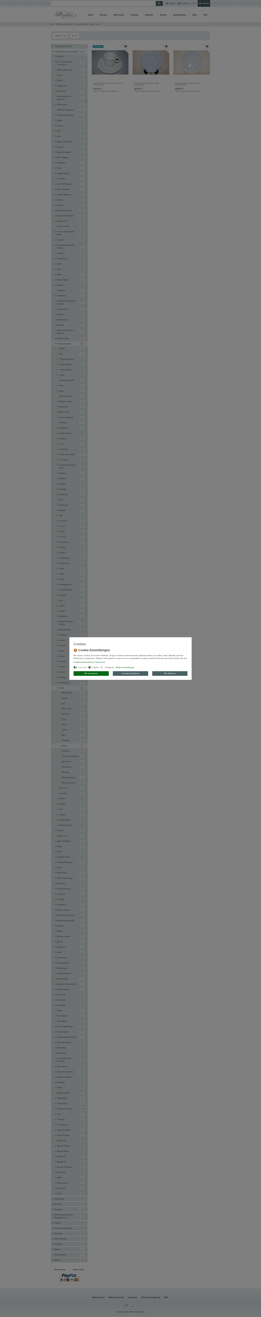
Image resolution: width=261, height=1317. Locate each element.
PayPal (96, 667)
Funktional (109, 667)
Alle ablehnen (170, 673)
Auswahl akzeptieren (130, 673)
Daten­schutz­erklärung (84, 662)
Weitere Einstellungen (125, 667)
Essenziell (82, 667)
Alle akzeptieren (91, 673)
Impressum (100, 662)
